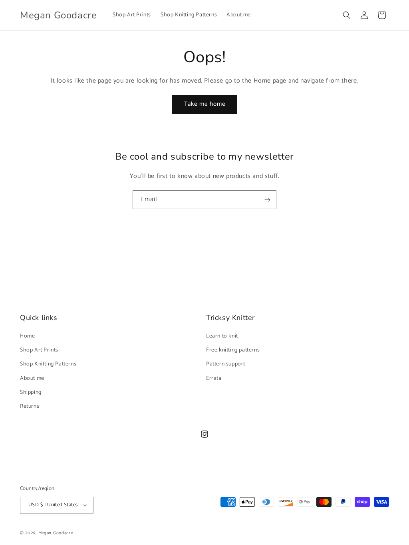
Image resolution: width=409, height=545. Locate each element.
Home (27, 336)
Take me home (204, 104)
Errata (214, 378)
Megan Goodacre (55, 533)
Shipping (31, 392)
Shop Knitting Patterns (48, 364)
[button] (346, 15)
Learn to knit (222, 336)
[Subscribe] (267, 199)
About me (32, 378)
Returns (29, 406)
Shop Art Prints (39, 350)
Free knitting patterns (233, 350)
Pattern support (225, 364)
